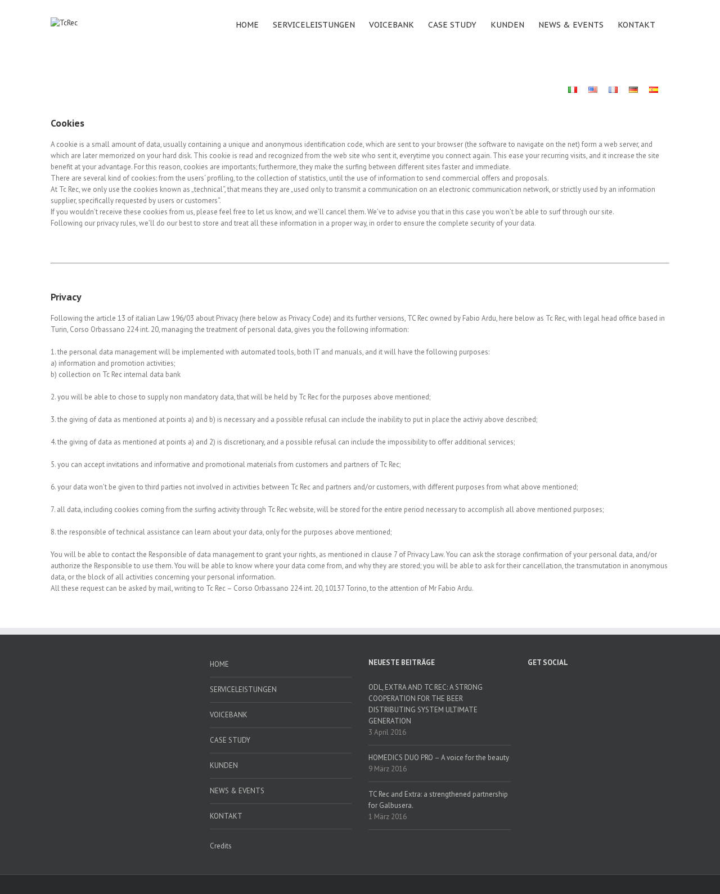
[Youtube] (590, 686)
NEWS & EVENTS (571, 25)
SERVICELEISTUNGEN (314, 25)
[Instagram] (609, 686)
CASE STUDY (452, 25)
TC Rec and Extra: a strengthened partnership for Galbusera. (438, 799)
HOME (247, 25)
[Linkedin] (649, 686)
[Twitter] (550, 686)
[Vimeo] (570, 686)
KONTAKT (636, 25)
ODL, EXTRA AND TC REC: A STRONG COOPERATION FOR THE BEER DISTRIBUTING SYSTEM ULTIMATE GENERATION (425, 704)
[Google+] (629, 686)
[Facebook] (531, 686)
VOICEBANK (391, 25)
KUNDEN (507, 25)
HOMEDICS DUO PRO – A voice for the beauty (438, 757)
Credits (221, 846)
